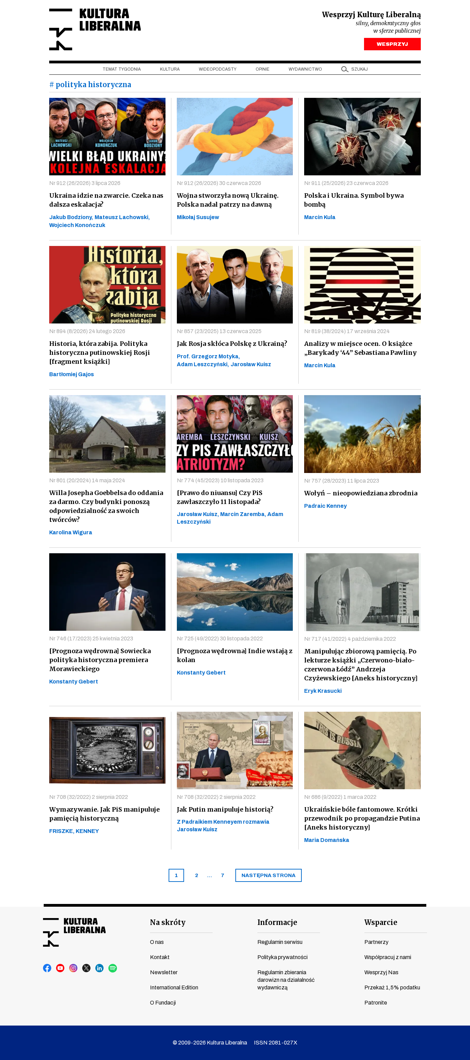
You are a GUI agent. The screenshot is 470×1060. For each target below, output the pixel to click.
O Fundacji (163, 1003)
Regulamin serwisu (279, 942)
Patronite (375, 1003)
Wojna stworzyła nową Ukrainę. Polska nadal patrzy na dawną (228, 200)
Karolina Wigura (70, 532)
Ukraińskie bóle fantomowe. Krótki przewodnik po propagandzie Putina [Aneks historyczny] (362, 818)
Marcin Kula (319, 217)
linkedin (99, 968)
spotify (112, 968)
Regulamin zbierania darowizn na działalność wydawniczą (285, 979)
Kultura (170, 69)
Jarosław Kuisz (251, 364)
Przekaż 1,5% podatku (392, 987)
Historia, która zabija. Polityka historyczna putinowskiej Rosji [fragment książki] (99, 353)
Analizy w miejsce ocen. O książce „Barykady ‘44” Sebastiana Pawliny (360, 348)
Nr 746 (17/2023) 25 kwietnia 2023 (91, 638)
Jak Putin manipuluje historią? (225, 809)
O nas (157, 942)
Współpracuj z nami (387, 957)
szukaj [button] (359, 69)
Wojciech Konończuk (77, 225)
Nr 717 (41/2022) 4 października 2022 (350, 639)
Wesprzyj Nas (381, 972)
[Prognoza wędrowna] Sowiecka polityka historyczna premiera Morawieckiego (100, 660)
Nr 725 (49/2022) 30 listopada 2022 (220, 638)
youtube (60, 968)
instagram (73, 968)
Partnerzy (376, 942)
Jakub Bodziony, (71, 217)
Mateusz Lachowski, (122, 217)
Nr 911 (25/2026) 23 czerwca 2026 (346, 183)
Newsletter (164, 972)
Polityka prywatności (282, 957)
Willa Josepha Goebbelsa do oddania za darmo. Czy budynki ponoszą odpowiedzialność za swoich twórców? (106, 506)
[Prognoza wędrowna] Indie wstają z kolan (234, 655)
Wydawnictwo (305, 69)
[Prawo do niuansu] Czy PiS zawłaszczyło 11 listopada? (220, 497)
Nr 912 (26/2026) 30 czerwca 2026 (219, 183)
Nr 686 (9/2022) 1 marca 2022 (340, 797)
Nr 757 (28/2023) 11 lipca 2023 (341, 481)
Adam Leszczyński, (203, 364)
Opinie (262, 69)
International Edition (174, 987)
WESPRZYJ (392, 44)
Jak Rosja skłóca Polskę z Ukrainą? (232, 344)
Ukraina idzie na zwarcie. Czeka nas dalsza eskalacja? (106, 200)
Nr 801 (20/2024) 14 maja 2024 (87, 480)
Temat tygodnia (122, 69)
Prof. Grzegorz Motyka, (208, 356)
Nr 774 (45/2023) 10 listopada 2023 (220, 480)
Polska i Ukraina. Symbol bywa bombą (354, 200)
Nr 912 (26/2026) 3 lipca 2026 (84, 183)
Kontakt (160, 957)
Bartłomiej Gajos (71, 374)
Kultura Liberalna (95, 29)
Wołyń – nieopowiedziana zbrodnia (360, 493)
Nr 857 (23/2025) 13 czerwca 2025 (219, 331)
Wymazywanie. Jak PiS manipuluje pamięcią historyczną (104, 813)
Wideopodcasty (217, 69)
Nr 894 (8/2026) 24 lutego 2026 (87, 331)
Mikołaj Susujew (198, 217)
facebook (47, 968)
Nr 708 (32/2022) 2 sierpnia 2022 (88, 797)
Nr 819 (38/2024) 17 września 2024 (347, 331)
